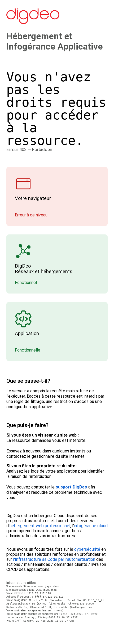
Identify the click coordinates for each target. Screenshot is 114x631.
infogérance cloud (91, 525)
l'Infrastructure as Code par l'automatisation (54, 559)
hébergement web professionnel (40, 525)
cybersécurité (87, 549)
